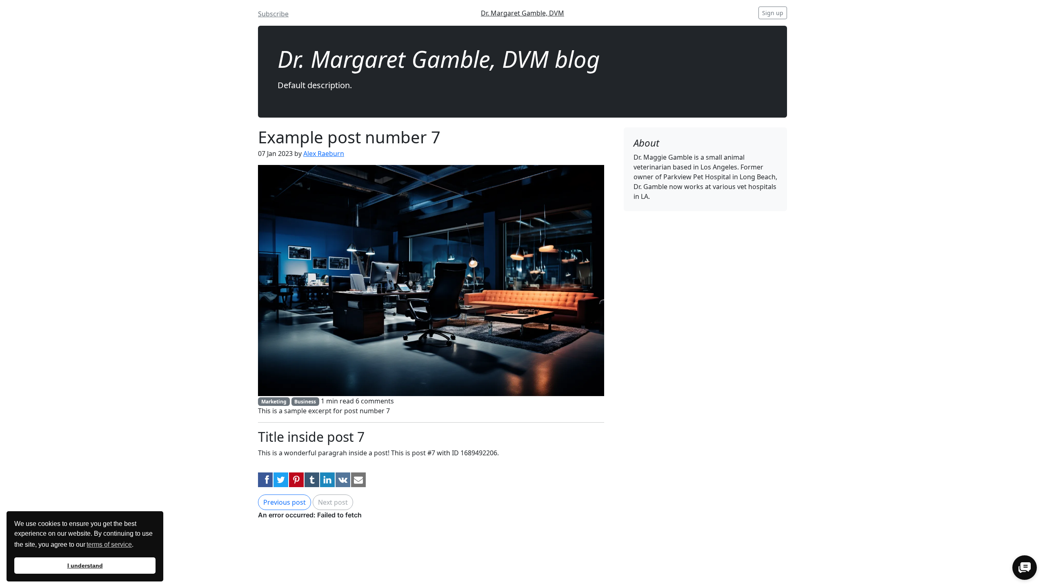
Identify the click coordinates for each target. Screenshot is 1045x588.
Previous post (284, 502)
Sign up (772, 13)
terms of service (109, 544)
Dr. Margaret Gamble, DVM (522, 13)
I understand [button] (85, 565)
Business (305, 401)
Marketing (274, 401)
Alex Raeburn (323, 153)
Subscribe (273, 13)
